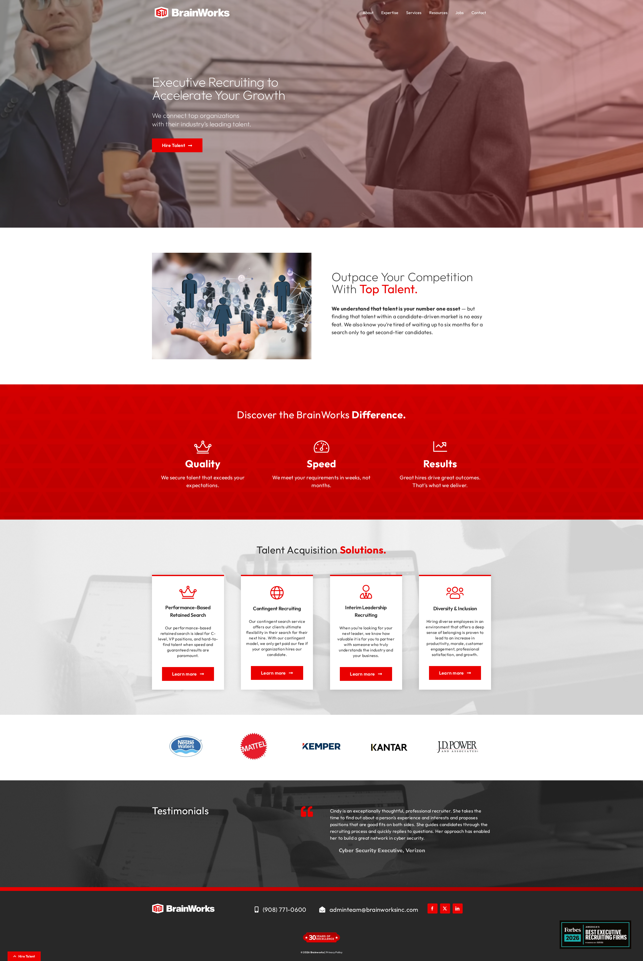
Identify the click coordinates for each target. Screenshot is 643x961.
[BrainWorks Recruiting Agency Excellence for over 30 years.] (192, 9)
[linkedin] (458, 917)
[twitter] (445, 917)
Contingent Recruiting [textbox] (277, 608)
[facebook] (432, 917)
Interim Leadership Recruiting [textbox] (366, 611)
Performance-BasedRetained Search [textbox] (187, 611)
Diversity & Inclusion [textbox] (455, 608)
